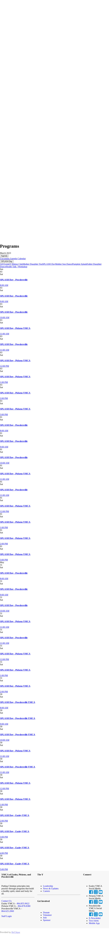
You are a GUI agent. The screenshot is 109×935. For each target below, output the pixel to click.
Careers (46, 891)
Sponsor (46, 920)
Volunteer (47, 915)
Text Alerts (94, 920)
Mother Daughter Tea (32, 264)
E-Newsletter (95, 918)
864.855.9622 (23, 903)
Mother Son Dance (63, 264)
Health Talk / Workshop (16, 266)
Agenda (4, 256)
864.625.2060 (7, 911)
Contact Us (6, 901)
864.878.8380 (24, 906)
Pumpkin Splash (79, 264)
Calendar (21, 258)
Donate (46, 912)
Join (45, 917)
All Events (5, 264)
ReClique (15, 932)
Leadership (48, 886)
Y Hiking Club (16, 264)
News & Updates (50, 888)
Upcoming (5, 258)
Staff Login (6, 916)
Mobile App (94, 923)
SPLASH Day (6, 261)
